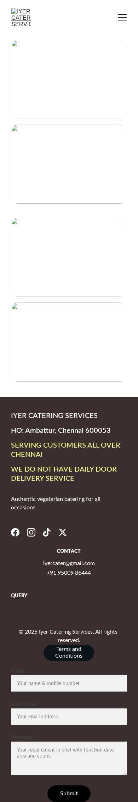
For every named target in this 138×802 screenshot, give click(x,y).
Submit (69, 793)
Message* (23, 737)
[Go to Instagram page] (31, 532)
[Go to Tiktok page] (46, 532)
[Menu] (122, 17)
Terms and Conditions (68, 652)
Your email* (25, 704)
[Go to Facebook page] (15, 532)
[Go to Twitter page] (62, 532)
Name (18, 671)
